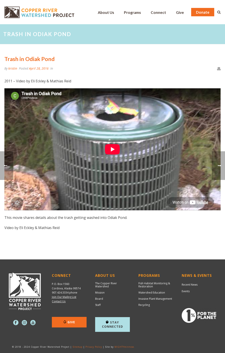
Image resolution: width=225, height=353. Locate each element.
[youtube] (33, 323)
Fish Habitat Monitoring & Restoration (154, 285)
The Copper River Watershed (106, 285)
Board (99, 298)
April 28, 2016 (39, 68)
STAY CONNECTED (112, 324)
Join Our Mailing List (64, 297)
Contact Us (58, 301)
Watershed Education (151, 292)
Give (180, 12)
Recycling (144, 305)
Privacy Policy (93, 346)
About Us (106, 12)
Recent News (190, 284)
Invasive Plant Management (155, 298)
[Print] (219, 68)
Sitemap (77, 346)
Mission (100, 292)
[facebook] (15, 323)
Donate (202, 12)
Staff (98, 305)
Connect (158, 12)
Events (186, 291)
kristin (12, 68)
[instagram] (24, 323)
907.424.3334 (60, 292)
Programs (132, 12)
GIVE (71, 322)
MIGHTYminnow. (124, 346)
